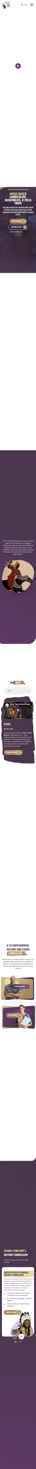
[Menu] (31, 4)
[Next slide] (21, 1336)
